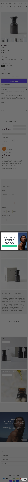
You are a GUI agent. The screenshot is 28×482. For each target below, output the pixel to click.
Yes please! (9, 245)
